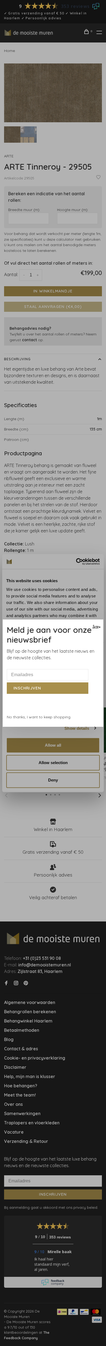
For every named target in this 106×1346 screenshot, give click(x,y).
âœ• (95, 627)
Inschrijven (27, 688)
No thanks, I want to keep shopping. (39, 717)
